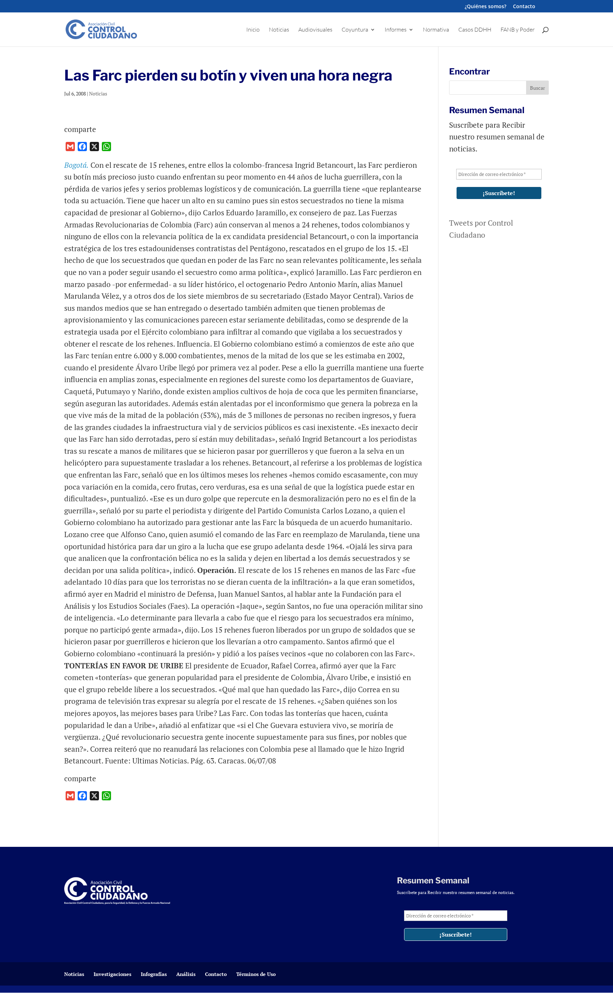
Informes (396, 30)
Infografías (154, 974)
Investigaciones (112, 974)
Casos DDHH (474, 30)
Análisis (185, 974)
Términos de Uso (256, 974)
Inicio (253, 30)
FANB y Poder (518, 30)
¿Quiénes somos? (485, 7)
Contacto (524, 7)
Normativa (436, 30)
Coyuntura (355, 30)
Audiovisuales (315, 30)
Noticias (279, 30)
